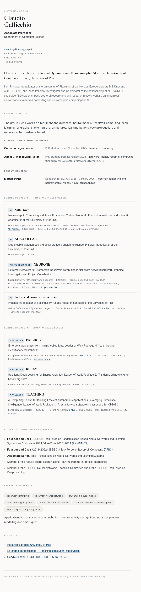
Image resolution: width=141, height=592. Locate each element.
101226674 (14, 229)
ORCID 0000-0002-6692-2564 (46, 557)
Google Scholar (16, 557)
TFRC (108, 449)
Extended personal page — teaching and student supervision (43, 550)
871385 (73, 409)
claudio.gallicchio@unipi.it (18, 49)
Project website (49, 287)
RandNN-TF (80, 443)
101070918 (85, 355)
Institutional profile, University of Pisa (29, 544)
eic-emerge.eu (42, 359)
